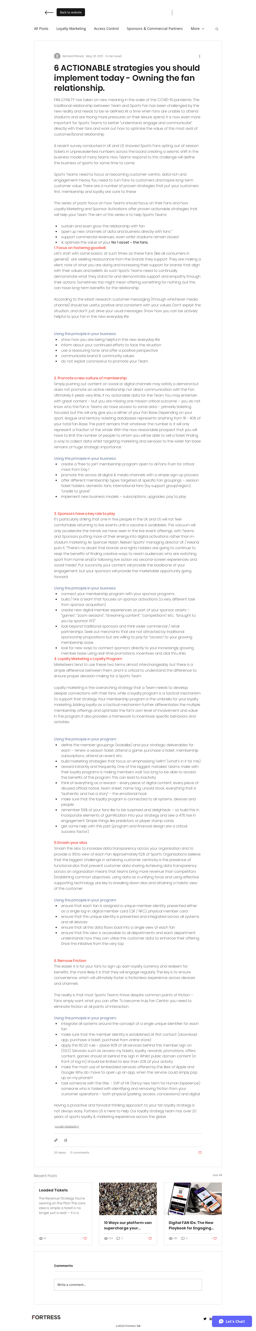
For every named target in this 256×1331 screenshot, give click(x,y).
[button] (217, 28)
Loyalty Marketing (71, 28)
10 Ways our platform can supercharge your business (128, 1225)
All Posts (41, 28)
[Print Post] (66, 1140)
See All (217, 1175)
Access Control (106, 28)
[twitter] (205, 1319)
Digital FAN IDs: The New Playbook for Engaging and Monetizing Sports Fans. (191, 1225)
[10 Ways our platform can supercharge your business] (128, 1199)
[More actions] (199, 56)
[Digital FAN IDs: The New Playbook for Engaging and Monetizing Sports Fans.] (193, 1199)
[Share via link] (56, 1140)
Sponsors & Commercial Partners (155, 28)
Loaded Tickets (53, 1190)
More (195, 28)
